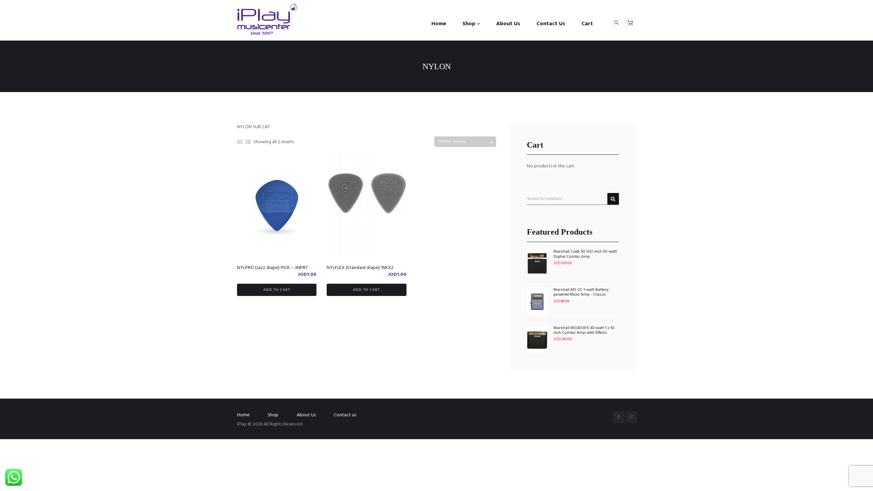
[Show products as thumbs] (239, 142)
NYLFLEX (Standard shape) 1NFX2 (360, 268)
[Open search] (617, 23)
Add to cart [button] (277, 290)
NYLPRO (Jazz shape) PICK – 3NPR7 (272, 268)
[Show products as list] (248, 142)
